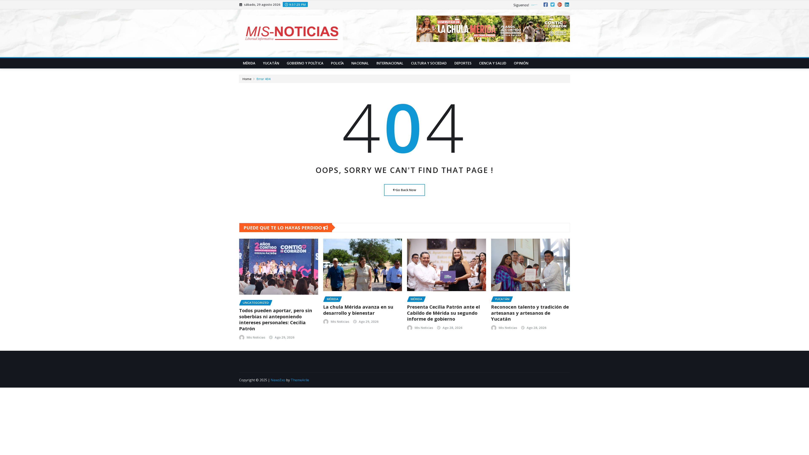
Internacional (389, 63)
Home (247, 79)
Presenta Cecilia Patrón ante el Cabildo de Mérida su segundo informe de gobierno (443, 313)
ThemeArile (300, 380)
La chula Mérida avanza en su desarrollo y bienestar (358, 310)
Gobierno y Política (305, 63)
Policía (337, 63)
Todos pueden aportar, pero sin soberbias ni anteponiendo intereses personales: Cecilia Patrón (275, 319)
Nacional (360, 63)
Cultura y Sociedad (429, 63)
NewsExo (278, 380)
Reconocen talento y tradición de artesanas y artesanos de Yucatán (530, 313)
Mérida (249, 63)
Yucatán (271, 63)
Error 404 (264, 79)
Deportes (462, 63)
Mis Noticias (256, 337)
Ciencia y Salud (492, 63)
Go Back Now (406, 190)
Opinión (521, 63)
